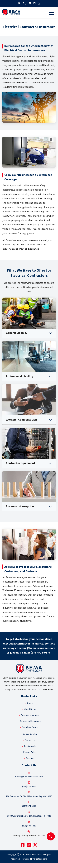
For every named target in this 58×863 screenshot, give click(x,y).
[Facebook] (29, 3)
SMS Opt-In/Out (30, 734)
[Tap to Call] (51, 836)
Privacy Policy (30, 752)
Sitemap (30, 758)
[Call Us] (24, 3)
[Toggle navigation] (52, 12)
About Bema (30, 709)
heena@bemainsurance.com (37, 648)
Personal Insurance (30, 715)
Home (30, 703)
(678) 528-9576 (41, 652)
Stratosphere (40, 858)
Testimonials (30, 746)
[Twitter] (38, 3)
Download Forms (30, 726)
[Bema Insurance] (11, 12)
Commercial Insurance (30, 721)
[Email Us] (19, 3)
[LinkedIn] (33, 3)
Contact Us (30, 740)
